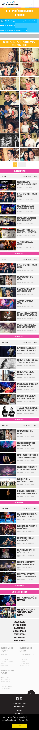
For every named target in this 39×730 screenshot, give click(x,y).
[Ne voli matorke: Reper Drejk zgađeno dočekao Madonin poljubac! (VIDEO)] (8, 458)
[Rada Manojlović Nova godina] (8, 280)
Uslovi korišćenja (19, 704)
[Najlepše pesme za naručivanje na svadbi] (8, 482)
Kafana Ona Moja (5, 684)
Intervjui (20, 353)
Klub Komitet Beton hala (27, 655)
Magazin (20, 436)
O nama (19, 710)
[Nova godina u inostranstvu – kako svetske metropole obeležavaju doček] (8, 470)
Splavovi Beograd (19, 625)
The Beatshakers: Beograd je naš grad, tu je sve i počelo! (27, 409)
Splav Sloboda (5, 659)
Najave (20, 187)
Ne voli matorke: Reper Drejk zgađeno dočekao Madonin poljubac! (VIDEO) (27, 457)
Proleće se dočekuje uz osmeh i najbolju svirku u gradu (26, 208)
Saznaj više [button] (23, 720)
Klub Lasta (22, 657)
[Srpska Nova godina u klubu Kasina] (8, 197)
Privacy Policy (19, 707)
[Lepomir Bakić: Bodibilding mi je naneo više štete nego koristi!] (8, 351)
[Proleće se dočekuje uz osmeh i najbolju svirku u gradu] (8, 209)
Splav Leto (3, 663)
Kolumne (20, 519)
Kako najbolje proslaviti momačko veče (26, 539)
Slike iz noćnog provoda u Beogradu (15, 21)
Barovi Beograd (19, 637)
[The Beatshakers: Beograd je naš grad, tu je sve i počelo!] (8, 411)
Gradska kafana (5, 677)
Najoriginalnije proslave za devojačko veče (27, 527)
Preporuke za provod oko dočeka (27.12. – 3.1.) (26, 551)
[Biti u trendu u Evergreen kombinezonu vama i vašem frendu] (8, 577)
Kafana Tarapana (5, 679)
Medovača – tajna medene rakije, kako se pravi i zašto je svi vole (27, 493)
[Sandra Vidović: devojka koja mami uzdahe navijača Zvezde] (8, 387)
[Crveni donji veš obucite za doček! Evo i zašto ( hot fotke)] (8, 517)
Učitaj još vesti (19, 253)
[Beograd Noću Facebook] (17, 698)
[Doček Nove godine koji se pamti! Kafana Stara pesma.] (8, 233)
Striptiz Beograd (19, 634)
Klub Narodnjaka (5, 688)
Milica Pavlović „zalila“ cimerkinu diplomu (26, 290)
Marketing (19, 713)
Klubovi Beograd (19, 622)
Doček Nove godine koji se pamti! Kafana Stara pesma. (27, 231)
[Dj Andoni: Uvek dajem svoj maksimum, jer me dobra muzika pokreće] (8, 399)
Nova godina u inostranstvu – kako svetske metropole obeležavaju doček (27, 469)
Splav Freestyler (5, 657)
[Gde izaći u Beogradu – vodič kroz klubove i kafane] (8, 612)
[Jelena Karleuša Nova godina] (8, 304)
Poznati (20, 270)
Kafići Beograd (19, 640)
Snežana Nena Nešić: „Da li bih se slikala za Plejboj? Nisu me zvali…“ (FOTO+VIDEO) (27, 327)
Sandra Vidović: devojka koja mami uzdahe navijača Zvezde (27, 386)
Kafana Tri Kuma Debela (7, 25)
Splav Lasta (4, 655)
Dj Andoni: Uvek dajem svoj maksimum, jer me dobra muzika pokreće (26, 398)
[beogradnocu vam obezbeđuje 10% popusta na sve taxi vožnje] (8, 185)
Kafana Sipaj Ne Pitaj (6, 686)
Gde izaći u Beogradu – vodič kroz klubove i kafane (26, 612)
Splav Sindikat (4, 665)
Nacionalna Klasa (24, 665)
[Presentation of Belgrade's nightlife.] (10, 3)
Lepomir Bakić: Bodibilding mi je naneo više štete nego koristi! (26, 350)
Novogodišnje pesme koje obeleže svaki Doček (26, 444)
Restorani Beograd (19, 631)
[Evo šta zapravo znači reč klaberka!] (8, 600)
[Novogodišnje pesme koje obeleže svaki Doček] (8, 446)
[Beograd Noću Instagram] (21, 698)
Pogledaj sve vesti (30, 176)
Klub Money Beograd (7, 661)
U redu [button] (19, 726)
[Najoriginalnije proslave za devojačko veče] (8, 529)
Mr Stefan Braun (24, 663)
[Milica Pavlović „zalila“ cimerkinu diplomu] (8, 292)
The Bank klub (23, 659)
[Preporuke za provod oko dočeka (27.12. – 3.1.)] (8, 553)
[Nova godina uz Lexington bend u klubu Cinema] (8, 221)
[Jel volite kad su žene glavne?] (8, 245)
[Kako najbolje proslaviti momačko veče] (8, 541)
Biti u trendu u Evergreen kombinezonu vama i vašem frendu (26, 576)
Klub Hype (22, 661)
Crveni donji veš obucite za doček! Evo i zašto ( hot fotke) (27, 516)
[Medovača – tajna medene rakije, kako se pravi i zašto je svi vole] (8, 494)
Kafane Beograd (19, 628)
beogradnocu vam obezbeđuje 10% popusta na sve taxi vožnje (27, 184)
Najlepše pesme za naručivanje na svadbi (25, 480)
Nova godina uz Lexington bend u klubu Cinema (26, 219)
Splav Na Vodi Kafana (6, 682)
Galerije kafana (32, 21)
